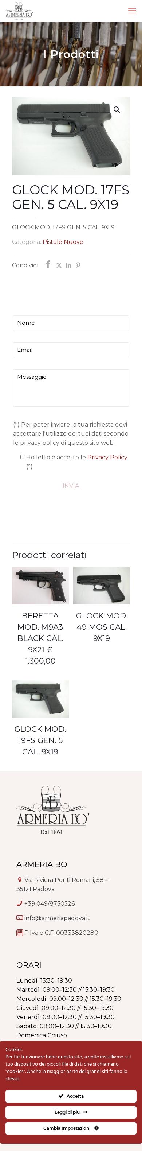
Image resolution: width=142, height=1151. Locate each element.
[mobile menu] (132, 11)
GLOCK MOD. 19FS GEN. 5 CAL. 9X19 (40, 740)
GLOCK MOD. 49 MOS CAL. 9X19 (101, 627)
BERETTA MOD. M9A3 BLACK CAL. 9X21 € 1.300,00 (40, 638)
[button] (117, 109)
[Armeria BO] (19, 11)
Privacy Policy (107, 457)
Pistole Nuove (63, 241)
